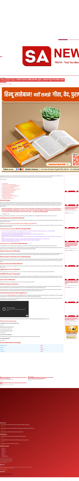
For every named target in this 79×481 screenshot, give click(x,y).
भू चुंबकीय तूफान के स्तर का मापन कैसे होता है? (8, 191)
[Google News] (15, 39)
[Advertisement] (31, 359)
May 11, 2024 (8, 214)
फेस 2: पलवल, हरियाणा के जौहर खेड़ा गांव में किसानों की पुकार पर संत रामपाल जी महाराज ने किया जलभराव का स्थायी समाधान (71, 319)
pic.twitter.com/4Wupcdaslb (40, 212)
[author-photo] (71, 250)
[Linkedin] (5, 39)
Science (5, 82)
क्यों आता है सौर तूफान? (5, 183)
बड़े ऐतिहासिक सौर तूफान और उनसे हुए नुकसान (8, 192)
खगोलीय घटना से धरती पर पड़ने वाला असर (7, 194)
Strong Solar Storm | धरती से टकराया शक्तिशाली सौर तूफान (10, 186)
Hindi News (1, 82)
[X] (10, 39)
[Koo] (3, 39)
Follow (42, 345)
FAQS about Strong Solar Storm (6, 197)
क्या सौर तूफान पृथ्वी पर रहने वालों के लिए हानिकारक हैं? (9, 184)
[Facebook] (1, 474)
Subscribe (42, 349)
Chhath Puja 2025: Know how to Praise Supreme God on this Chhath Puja (9, 443)
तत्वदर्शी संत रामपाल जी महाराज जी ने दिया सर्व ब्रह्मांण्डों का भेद (10, 195)
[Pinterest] (8, 39)
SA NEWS (73, 250)
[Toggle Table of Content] (0, 181)
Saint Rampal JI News (68, 250)
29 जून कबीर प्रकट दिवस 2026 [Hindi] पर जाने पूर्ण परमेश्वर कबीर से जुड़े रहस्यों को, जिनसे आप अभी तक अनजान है (13, 436)
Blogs (1, 376)
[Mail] (7, 39)
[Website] (12, 39)
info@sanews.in (5, 469)
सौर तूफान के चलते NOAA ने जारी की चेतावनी (8, 188)
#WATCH (4, 209)
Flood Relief (66, 287)
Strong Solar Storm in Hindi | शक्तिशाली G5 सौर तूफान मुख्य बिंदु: (10, 185)
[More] (63, 84)
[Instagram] (2, 39)
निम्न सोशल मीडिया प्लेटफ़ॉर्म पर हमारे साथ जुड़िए (9, 198)
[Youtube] (13, 39)
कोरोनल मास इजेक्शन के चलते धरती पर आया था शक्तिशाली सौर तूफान (11, 189)
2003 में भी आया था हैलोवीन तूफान (7, 193)
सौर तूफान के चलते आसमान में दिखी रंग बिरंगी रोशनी (9, 190)
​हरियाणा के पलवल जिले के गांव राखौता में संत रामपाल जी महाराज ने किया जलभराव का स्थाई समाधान (71, 282)
